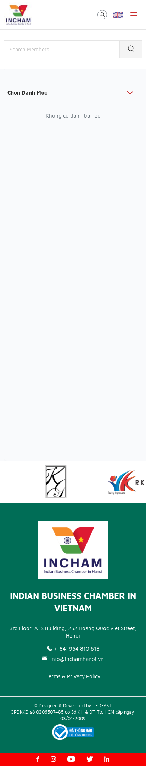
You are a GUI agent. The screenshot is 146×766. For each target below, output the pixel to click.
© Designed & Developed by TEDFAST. (73, 705)
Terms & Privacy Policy (73, 676)
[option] (52, 482)
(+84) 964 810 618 (77, 649)
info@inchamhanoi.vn (77, 659)
